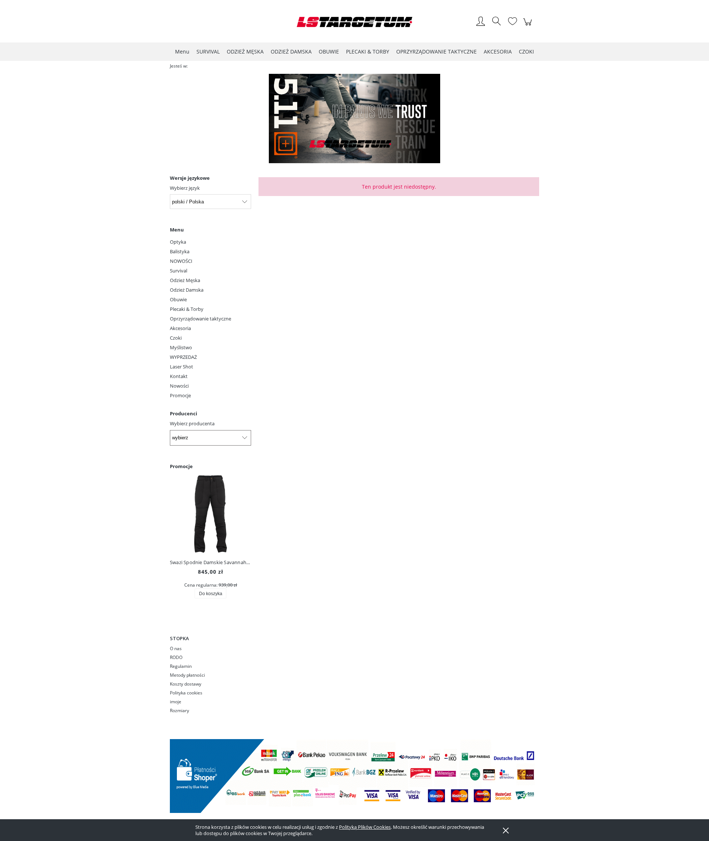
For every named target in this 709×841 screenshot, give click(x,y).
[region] (354, 118)
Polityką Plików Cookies (365, 827)
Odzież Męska (185, 280)
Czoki (176, 337)
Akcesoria (180, 328)
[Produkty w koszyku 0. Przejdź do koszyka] (528, 26)
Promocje (180, 395)
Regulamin (181, 666)
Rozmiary (179, 710)
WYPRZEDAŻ (183, 357)
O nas (176, 648)
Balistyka (179, 251)
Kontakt (179, 376)
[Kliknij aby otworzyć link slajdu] (354, 118)
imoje (175, 701)
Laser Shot (181, 366)
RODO (176, 657)
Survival (178, 270)
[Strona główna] (354, 22)
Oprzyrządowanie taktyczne (200, 318)
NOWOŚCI (181, 261)
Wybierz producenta (192, 423)
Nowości (179, 385)
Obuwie (178, 299)
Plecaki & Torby (186, 309)
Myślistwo (181, 347)
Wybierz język (185, 187)
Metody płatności (187, 675)
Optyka (178, 241)
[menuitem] (182, 51)
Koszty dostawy (185, 684)
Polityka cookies (186, 693)
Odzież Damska (186, 289)
